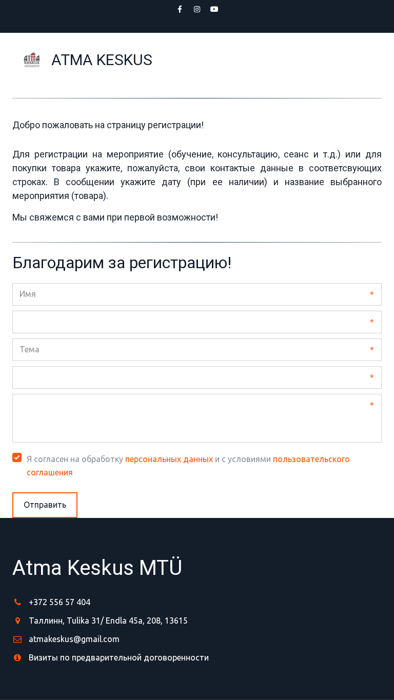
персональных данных (169, 459)
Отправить (45, 504)
